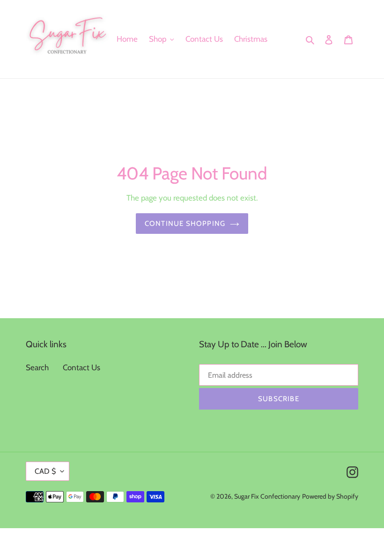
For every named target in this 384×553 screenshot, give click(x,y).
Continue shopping (185, 223)
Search (37, 367)
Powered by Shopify (330, 496)
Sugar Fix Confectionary (267, 496)
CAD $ (45, 471)
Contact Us (81, 367)
